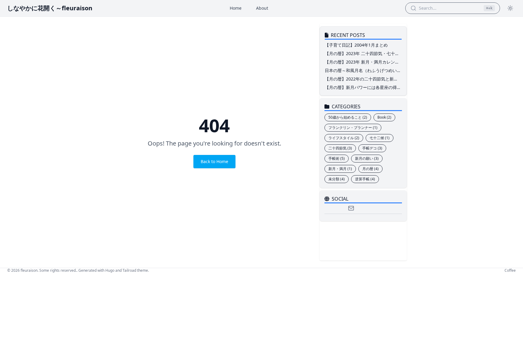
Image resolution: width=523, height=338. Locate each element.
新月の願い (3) (367, 158)
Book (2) (384, 117)
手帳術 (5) (336, 158)
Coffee (510, 270)
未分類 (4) (336, 179)
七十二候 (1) (380, 137)
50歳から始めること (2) (347, 117)
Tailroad (129, 270)
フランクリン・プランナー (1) (352, 127)
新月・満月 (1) (340, 168)
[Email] (351, 208)
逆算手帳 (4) (365, 179)
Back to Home (214, 161)
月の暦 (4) (370, 168)
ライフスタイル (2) (343, 137)
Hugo (109, 270)
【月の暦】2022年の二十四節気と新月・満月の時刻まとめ (359, 82)
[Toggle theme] (510, 8)
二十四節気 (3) (340, 148)
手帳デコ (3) (372, 148)
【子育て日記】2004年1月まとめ (356, 45)
